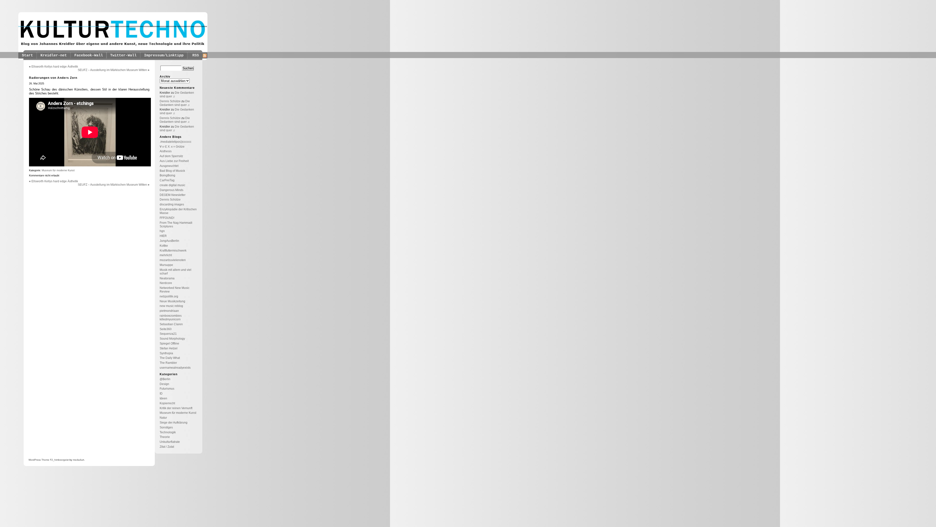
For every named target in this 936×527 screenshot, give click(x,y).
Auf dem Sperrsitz (171, 156)
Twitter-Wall (123, 55)
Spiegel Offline (169, 343)
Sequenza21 (168, 333)
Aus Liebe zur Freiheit (174, 161)
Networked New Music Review (174, 289)
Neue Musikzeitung (172, 301)
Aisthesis (166, 151)
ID (161, 393)
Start (27, 55)
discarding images (172, 204)
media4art (78, 459)
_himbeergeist (61, 459)
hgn (162, 231)
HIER (163, 236)
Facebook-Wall (88, 55)
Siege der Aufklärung (173, 422)
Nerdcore (166, 283)
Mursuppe (166, 265)
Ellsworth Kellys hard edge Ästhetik (54, 66)
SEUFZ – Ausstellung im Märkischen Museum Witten (112, 70)
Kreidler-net (53, 55)
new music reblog (171, 306)
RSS (195, 55)
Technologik (168, 432)
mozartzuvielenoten (173, 260)
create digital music (172, 185)
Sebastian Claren (171, 324)
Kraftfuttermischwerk (173, 250)
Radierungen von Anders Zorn (53, 78)
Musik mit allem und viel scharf (175, 271)
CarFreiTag (167, 180)
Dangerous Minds (171, 190)
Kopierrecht (167, 403)
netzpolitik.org (169, 296)
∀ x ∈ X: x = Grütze (172, 146)
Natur (163, 417)
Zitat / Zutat (167, 446)
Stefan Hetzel (168, 348)
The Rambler (168, 363)
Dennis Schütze (170, 101)
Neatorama (167, 278)
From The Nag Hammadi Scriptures (176, 224)
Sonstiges (166, 427)
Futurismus (167, 388)
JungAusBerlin (169, 241)
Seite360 (166, 329)
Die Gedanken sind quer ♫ (175, 103)
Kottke (164, 245)
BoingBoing (167, 175)
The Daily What (170, 358)
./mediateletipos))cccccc (175, 141)
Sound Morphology (172, 338)
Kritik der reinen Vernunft (176, 408)
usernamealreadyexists (175, 367)
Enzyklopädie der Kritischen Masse (178, 211)
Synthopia (166, 353)
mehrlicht (166, 255)
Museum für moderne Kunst (58, 170)
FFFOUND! (167, 218)
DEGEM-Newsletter (172, 195)
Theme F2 (47, 459)
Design (164, 384)
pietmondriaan (169, 311)
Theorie (165, 437)
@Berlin (165, 379)
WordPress (35, 459)
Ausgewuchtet (169, 166)
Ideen (163, 398)
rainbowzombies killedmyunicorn (171, 317)
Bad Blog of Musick (172, 170)
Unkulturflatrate (170, 442)
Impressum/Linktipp (164, 55)
